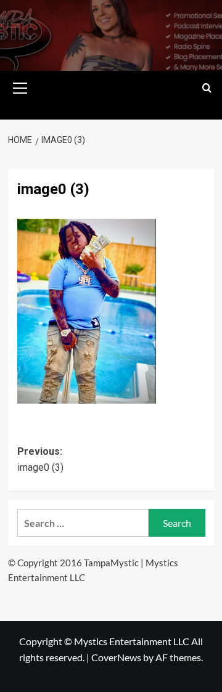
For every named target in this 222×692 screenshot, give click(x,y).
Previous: (40, 459)
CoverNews (116, 657)
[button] (20, 86)
